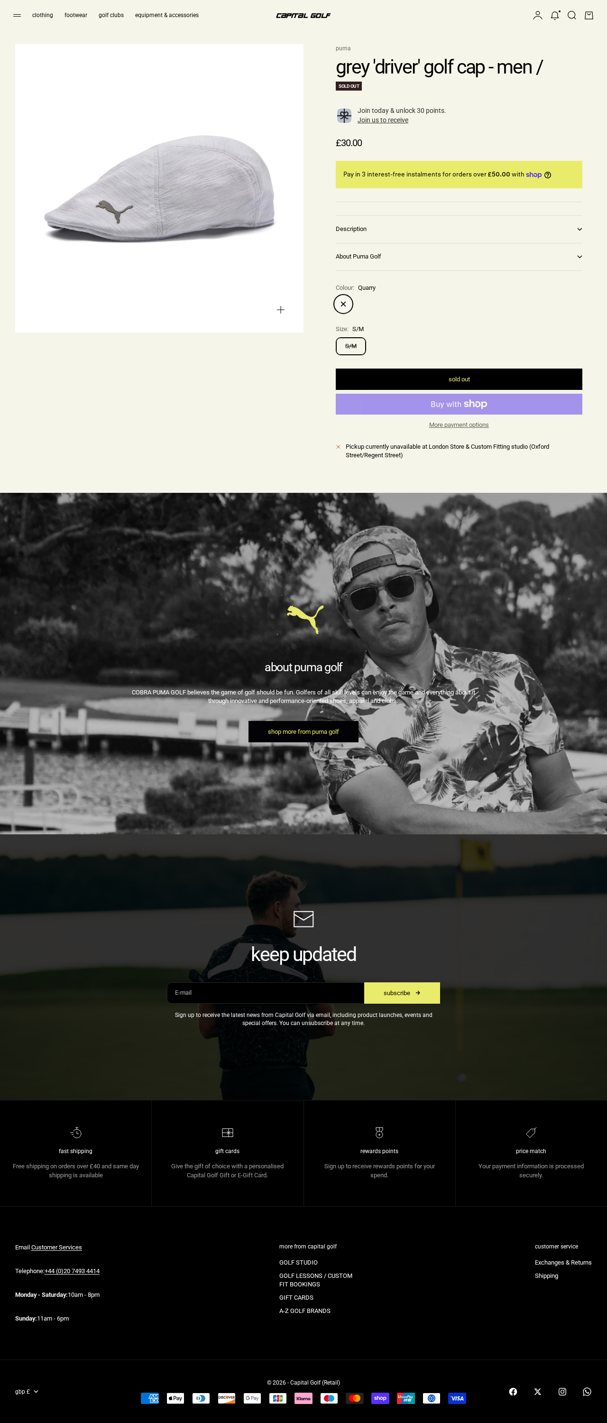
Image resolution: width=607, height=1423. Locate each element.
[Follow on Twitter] (538, 1391)
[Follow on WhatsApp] (587, 1391)
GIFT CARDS (296, 1297)
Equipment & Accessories (167, 15)
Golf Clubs (111, 15)
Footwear (75, 15)
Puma (343, 48)
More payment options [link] (459, 424)
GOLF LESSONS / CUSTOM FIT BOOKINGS (315, 1280)
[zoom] (280, 309)
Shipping (546, 1275)
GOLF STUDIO (298, 1262)
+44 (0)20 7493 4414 (72, 1271)
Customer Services (56, 1247)
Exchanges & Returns (563, 1262)
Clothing (42, 15)
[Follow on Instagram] (562, 1391)
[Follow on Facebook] (513, 1391)
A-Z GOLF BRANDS (305, 1310)
